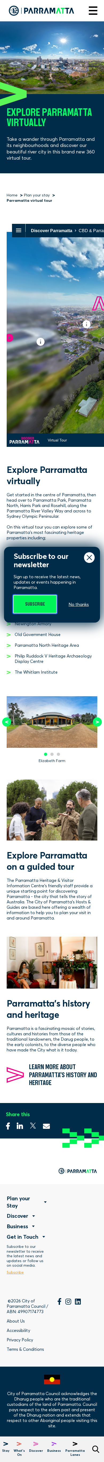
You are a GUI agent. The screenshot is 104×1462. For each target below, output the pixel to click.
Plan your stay (37, 195)
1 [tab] (45, 754)
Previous (6, 722)
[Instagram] (68, 1302)
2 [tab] (52, 754)
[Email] (46, 1124)
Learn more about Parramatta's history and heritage (63, 1075)
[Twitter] (33, 1124)
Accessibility (18, 1330)
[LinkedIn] (78, 1302)
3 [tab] (58, 754)
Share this (18, 1114)
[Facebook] (8, 1124)
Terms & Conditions (25, 1349)
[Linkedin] (20, 1124)
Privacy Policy (20, 1339)
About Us (16, 1321)
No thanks (79, 604)
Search (95, 1449)
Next (97, 722)
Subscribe (35, 604)
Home (12, 195)
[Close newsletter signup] (89, 557)
